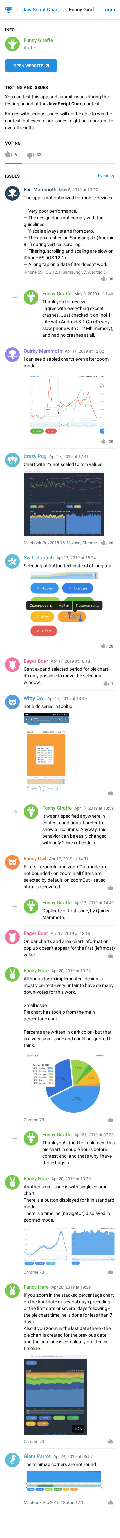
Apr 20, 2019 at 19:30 (71, 1178)
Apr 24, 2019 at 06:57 (73, 1456)
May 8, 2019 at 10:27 (78, 189)
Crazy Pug (35, 456)
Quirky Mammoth (43, 351)
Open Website (28, 65)
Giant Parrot (37, 1456)
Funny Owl (35, 859)
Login (108, 10)
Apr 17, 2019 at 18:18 (70, 661)
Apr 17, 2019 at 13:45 (67, 698)
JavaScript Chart (40, 10)
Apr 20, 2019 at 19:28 (71, 970)
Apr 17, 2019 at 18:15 (70, 933)
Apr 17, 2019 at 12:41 (69, 456)
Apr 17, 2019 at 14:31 (68, 858)
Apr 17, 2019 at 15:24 (76, 557)
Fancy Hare (36, 971)
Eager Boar (36, 661)
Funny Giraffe (38, 40)
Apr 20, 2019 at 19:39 (71, 1287)
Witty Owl (34, 698)
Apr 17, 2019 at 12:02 (84, 351)
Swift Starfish (39, 558)
